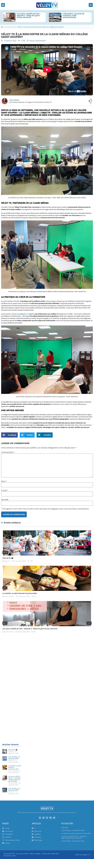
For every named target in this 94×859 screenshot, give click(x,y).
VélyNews (13, 27)
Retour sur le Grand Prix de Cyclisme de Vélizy (74, 14)
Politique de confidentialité (50, 854)
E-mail (4, 490)
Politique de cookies (9, 856)
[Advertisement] (47, 653)
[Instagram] (47, 817)
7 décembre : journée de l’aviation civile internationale (27, 15)
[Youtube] (54, 817)
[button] (3, 5)
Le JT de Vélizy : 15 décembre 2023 (14, 789)
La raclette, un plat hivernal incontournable (19, 593)
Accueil (6, 27)
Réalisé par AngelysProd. (83, 855)
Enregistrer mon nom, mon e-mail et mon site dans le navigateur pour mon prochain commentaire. (46, 509)
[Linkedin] (50, 817)
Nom (4, 481)
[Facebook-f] (40, 817)
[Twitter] (43, 817)
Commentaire (8, 452)
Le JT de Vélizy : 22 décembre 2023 (14, 757)
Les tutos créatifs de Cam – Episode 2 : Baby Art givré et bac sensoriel (29, 629)
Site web (4, 499)
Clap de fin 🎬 (7, 558)
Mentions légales (35, 854)
